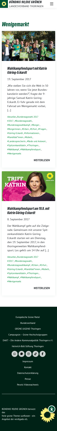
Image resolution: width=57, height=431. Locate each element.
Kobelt (29, 137)
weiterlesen (42, 160)
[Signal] (22, 354)
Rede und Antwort (37, 141)
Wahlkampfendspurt (31, 149)
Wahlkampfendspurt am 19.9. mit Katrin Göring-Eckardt (28, 211)
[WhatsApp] (15, 354)
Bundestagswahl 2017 (27, 116)
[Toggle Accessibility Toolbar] (51, 409)
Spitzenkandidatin (17, 145)
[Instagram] (29, 354)
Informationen (32, 133)
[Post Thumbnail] (28, 45)
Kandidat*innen (16, 137)
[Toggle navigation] (51, 4)
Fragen (42, 129)
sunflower (25, 415)
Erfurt (34, 129)
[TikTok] (36, 354)
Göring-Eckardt (16, 133)
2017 (11, 120)
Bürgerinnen (15, 129)
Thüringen (33, 145)
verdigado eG (20, 419)
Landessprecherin (17, 141)
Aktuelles (11, 116)
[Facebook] (43, 354)
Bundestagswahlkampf (19, 125)
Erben (26, 129)
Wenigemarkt (15, 153)
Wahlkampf (14, 149)
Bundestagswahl (24, 120)
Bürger (36, 125)
